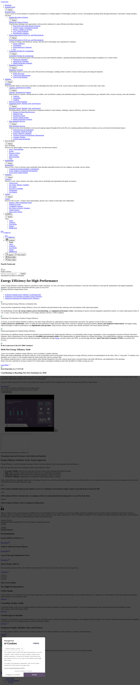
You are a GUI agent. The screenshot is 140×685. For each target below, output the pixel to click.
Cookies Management (12, 680)
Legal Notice (9, 682)
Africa (11, 220)
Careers (7, 199)
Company (8, 179)
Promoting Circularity (16, 70)
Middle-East (13, 228)
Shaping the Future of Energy (18, 22)
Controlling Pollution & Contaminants (21, 56)
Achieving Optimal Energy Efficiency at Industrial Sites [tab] (23, 295)
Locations (8, 214)
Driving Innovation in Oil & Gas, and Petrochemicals (26, 40)
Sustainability (9, 165)
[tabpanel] (70, 307)
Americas (12, 222)
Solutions (8, 84)
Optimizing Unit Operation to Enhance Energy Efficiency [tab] (23, 296)
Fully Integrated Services (17, 126)
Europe (11, 226)
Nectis (57, 338)
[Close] (4, 577)
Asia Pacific (13, 224)
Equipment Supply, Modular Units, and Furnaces (25, 108)
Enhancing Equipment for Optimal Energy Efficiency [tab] (22, 298)
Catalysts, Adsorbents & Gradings (20, 92)
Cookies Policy (10, 679)
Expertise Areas (10, 12)
